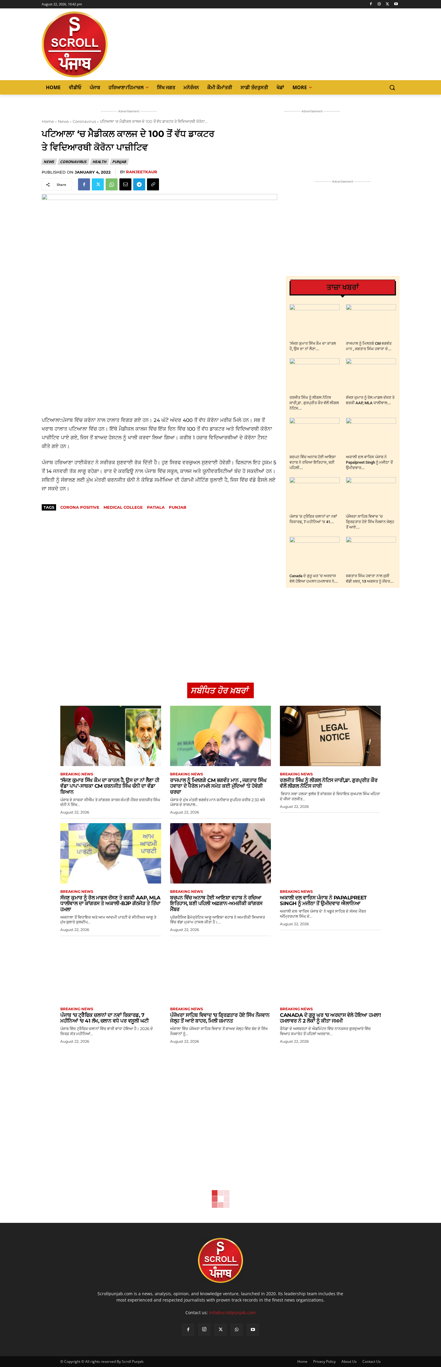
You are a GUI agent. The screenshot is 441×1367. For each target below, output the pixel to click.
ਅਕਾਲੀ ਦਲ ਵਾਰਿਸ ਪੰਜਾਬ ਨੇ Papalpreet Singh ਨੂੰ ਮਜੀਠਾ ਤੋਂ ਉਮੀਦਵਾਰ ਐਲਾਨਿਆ (323, 901)
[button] (392, 87)
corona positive (79, 507)
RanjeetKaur (141, 171)
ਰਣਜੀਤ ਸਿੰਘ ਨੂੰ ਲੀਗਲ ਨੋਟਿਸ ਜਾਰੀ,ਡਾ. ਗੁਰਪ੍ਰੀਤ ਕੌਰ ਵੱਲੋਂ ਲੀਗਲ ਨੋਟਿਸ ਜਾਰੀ (328, 783)
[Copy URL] (153, 184)
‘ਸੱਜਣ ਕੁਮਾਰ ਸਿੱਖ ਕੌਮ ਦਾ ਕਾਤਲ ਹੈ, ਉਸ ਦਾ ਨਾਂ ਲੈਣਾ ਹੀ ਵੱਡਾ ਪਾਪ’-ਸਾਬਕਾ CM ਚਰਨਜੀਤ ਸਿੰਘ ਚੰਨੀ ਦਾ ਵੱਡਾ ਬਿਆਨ (109, 786)
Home (48, 121)
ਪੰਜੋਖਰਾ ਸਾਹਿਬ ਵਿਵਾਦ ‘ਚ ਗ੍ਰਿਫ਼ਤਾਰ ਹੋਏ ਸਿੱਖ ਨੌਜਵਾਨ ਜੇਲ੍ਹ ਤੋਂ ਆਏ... (370, 521)
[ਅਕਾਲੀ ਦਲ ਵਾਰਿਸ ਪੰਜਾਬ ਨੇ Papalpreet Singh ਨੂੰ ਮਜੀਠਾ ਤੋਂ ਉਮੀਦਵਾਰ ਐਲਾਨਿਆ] (371, 435)
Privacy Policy (324, 1361)
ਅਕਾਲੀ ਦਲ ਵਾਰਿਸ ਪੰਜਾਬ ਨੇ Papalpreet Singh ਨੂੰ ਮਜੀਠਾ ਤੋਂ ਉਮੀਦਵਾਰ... (369, 462)
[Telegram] (139, 184)
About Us (349, 1361)
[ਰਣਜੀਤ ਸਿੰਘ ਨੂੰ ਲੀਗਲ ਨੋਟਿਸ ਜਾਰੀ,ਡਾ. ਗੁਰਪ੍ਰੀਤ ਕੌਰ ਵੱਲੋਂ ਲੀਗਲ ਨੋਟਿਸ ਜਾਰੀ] (315, 375)
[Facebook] (371, 4)
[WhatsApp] (112, 184)
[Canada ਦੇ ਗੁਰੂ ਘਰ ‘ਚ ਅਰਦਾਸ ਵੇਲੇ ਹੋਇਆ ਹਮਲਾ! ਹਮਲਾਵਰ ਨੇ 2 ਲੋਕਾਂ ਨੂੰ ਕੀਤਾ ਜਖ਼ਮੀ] (315, 554)
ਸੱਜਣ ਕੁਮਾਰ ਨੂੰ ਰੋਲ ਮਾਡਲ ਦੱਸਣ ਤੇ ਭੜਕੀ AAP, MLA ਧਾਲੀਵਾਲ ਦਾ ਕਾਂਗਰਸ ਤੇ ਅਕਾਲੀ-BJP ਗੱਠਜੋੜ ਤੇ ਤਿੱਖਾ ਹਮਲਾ (110, 903)
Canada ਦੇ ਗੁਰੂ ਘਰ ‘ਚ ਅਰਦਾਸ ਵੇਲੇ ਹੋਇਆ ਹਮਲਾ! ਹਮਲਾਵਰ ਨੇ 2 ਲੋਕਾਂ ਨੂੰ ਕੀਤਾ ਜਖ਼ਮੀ (330, 1018)
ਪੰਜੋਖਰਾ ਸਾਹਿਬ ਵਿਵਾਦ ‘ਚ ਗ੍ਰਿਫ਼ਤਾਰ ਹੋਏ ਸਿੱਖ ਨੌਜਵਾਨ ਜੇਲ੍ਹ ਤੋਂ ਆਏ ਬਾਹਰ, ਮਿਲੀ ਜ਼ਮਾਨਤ (220, 1018)
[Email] (125, 184)
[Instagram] (379, 4)
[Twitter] (387, 4)
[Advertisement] (159, 372)
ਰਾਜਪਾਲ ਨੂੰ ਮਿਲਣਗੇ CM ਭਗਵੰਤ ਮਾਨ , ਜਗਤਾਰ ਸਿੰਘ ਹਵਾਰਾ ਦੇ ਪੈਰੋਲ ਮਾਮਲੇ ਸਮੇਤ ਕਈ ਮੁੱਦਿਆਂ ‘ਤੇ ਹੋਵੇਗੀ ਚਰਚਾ (218, 786)
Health (99, 161)
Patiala (156, 507)
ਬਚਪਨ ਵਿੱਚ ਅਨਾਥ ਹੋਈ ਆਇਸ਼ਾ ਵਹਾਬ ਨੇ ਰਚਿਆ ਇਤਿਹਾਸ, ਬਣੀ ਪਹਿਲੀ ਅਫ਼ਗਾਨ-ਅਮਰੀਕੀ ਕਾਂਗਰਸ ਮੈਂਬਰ (216, 903)
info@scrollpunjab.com (232, 1312)
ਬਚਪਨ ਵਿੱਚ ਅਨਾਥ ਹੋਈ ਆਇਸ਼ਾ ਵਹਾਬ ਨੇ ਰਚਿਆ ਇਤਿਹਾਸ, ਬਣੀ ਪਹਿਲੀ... (313, 462)
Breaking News (76, 774)
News (63, 121)
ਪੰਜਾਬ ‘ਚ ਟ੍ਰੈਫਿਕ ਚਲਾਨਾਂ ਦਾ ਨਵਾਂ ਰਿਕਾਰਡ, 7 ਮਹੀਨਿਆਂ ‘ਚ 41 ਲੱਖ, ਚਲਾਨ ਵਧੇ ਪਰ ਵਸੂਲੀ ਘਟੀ (104, 1018)
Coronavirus (84, 121)
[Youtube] (395, 4)
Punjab (119, 161)
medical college (123, 507)
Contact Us (371, 1361)
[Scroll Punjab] (95, 44)
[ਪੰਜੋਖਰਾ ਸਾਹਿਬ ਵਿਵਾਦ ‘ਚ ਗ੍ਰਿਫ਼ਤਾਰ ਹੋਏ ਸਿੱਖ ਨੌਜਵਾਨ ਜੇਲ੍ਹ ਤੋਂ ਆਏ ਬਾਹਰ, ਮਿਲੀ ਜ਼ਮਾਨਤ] (371, 494)
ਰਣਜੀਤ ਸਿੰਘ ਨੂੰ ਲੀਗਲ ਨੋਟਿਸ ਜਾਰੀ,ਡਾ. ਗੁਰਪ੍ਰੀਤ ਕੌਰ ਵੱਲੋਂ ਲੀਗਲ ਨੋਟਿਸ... (314, 403)
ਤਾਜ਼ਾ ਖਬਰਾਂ (343, 287)
